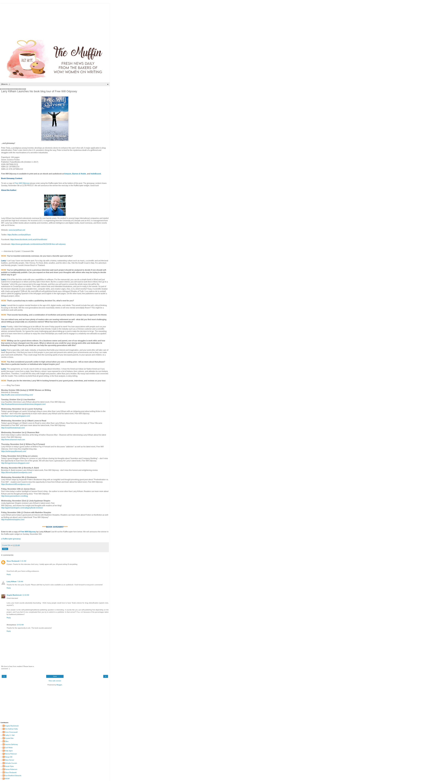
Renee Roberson (11, 769)
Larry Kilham (11, 581)
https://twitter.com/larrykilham (19, 235)
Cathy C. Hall (9, 735)
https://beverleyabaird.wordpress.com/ (16, 472)
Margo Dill (8, 757)
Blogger (59, 685)
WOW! (7, 779)
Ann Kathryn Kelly (11, 729)
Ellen (6, 741)
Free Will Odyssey (22, 183)
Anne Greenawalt (11, 732)
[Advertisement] (55, 19)
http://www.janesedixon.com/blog (14, 496)
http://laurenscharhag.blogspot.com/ (15, 416)
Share (5, 549)
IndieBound (96, 174)
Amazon (67, 174)
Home (55, 676)
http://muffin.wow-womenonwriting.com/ (17, 395)
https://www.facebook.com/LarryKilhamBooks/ (28, 239)
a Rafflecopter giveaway (11, 539)
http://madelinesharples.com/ (12, 520)
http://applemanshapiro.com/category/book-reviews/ (22, 508)
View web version (55, 681)
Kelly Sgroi (9, 751)
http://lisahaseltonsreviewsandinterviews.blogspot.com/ (23, 404)
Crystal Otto (9, 738)
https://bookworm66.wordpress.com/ (15, 484)
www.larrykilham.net (17, 230)
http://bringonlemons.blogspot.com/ (15, 463)
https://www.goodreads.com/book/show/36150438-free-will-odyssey (38, 244)
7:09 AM (20, 581)
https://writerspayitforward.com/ (13, 451)
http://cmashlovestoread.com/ (13, 428)
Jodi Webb (9, 748)
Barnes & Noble (79, 174)
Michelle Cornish (11, 763)
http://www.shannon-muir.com (13, 440)
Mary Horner (9, 760)
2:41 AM (23, 561)
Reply (9, 574)
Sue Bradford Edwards (13, 775)
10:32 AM (20, 625)
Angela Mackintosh (14, 595)
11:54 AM (25, 595)
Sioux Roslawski (13, 561)
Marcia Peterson (11, 754)
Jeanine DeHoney (11, 744)
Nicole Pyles (9, 766)
